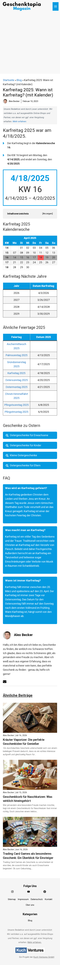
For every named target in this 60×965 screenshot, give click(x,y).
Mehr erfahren (19, 121)
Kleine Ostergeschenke (23, 455)
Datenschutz (37, 899)
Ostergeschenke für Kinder (25, 445)
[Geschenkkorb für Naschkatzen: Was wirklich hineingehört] (30, 787)
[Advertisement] (30, 44)
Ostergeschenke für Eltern (25, 465)
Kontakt (48, 899)
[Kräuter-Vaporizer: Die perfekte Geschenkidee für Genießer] (30, 730)
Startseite (8, 80)
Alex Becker (23, 635)
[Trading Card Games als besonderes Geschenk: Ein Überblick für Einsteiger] (30, 844)
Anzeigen (47, 213)
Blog (19, 80)
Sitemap (12, 899)
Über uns (30, 905)
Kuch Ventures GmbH (43, 957)
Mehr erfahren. (35, 942)
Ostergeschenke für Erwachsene (29, 435)
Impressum (23, 899)
